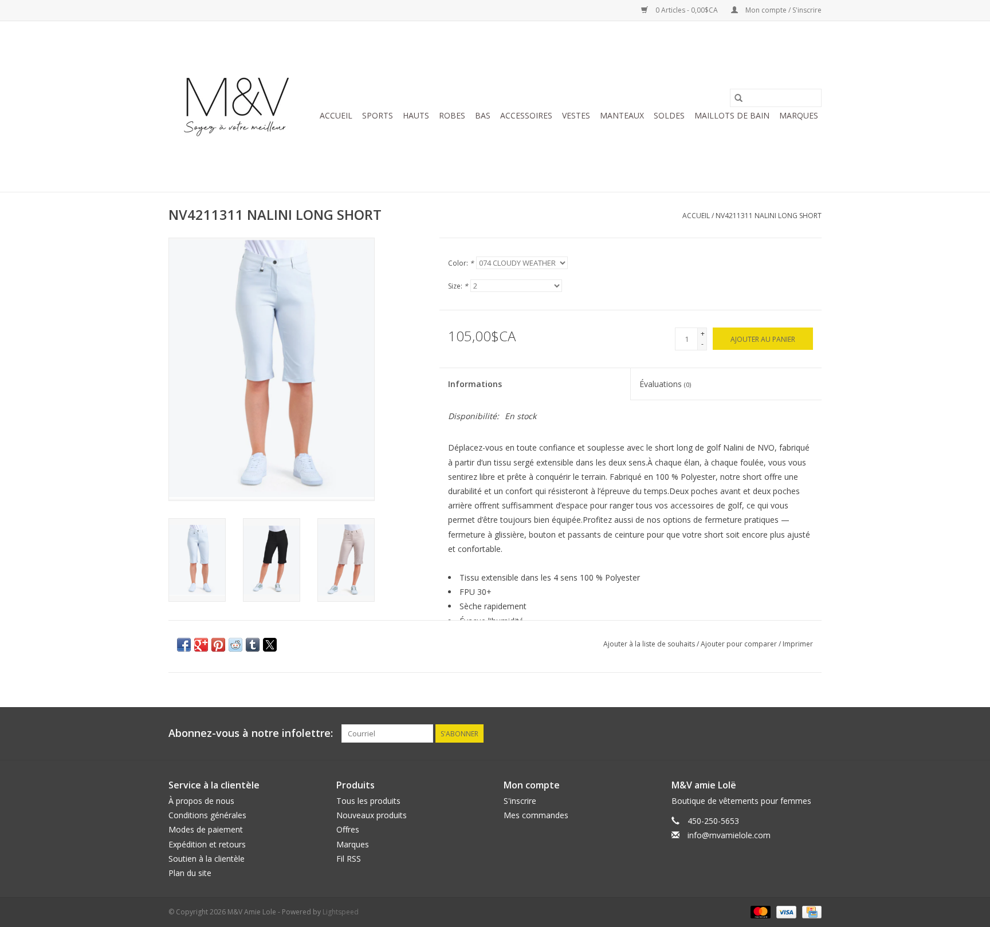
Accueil (336, 115)
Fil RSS (348, 858)
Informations (475, 383)
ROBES (452, 115)
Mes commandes (536, 815)
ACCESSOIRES (526, 115)
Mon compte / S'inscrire (783, 10)
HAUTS (416, 115)
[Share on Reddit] (235, 645)
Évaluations (665, 383)
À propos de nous (201, 800)
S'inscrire (520, 800)
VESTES (576, 115)
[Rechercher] (738, 98)
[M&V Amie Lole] (238, 106)
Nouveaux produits (371, 815)
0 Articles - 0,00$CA (687, 10)
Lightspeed (341, 912)
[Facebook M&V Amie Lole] (812, 733)
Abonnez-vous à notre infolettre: (250, 733)
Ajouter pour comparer (740, 644)
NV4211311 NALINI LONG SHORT (769, 215)
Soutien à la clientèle (206, 858)
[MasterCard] (759, 911)
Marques (798, 115)
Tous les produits (368, 800)
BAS (482, 115)
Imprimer (798, 644)
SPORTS (377, 115)
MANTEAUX (622, 115)
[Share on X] (270, 645)
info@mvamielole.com (729, 835)
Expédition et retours (207, 844)
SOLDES (669, 115)
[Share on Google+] (201, 645)
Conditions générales (207, 815)
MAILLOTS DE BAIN (731, 115)
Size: (458, 286)
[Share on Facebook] (184, 645)
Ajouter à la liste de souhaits (650, 644)
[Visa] (785, 911)
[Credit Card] (810, 911)
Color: (461, 263)
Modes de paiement (205, 829)
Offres (347, 829)
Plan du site (189, 872)
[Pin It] (218, 645)
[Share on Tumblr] (253, 645)
